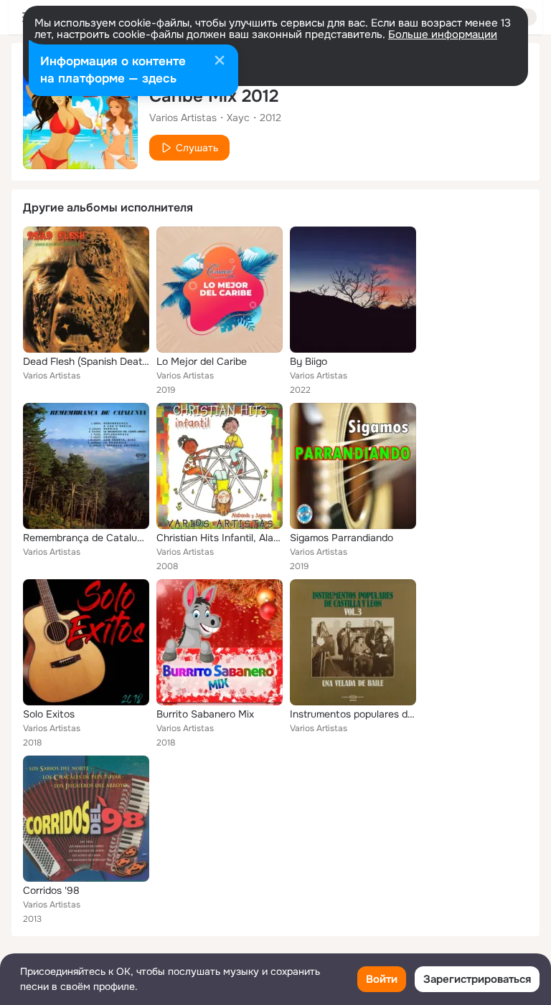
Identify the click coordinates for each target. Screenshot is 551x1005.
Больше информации (442, 34)
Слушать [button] (197, 147)
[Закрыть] (219, 61)
